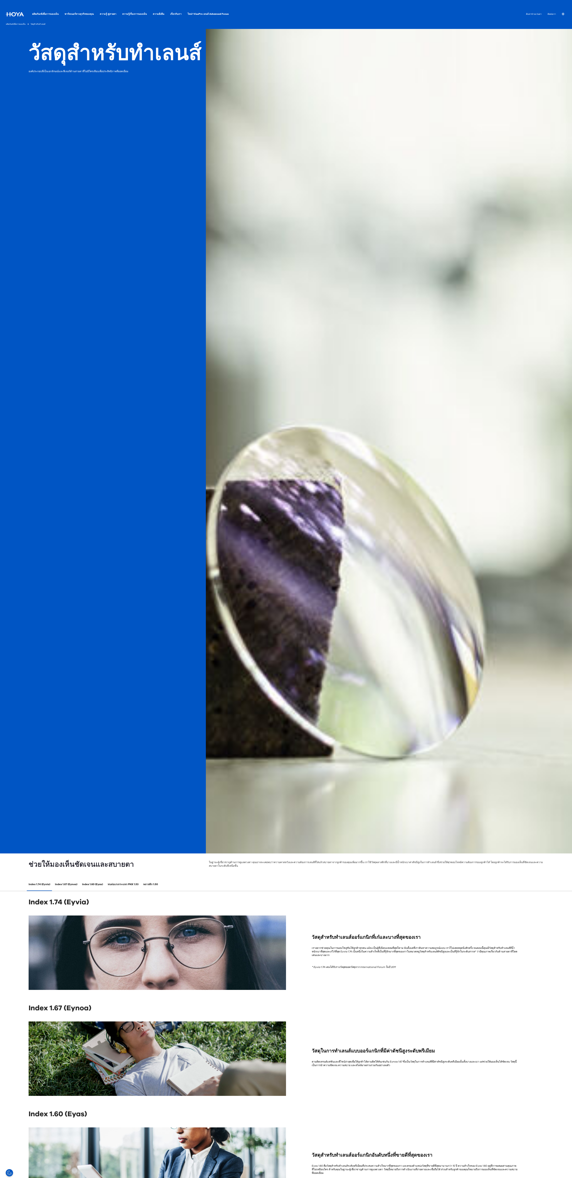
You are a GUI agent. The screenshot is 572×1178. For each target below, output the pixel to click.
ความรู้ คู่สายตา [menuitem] (108, 14)
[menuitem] (565, 14)
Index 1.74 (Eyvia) (39, 884)
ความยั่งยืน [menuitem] (158, 14)
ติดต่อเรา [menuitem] (552, 14)
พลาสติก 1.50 (150, 884)
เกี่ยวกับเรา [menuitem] (176, 14)
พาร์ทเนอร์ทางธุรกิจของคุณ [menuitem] (79, 14)
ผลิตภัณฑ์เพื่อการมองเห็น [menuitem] (45, 14)
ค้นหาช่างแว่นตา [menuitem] (534, 14)
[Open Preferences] (9, 1173)
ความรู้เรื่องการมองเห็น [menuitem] (134, 14)
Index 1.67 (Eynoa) (66, 884)
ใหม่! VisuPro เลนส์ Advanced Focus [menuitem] (208, 14)
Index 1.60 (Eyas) (92, 884)
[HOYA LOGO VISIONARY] (14, 14)
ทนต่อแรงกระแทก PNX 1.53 (123, 884)
